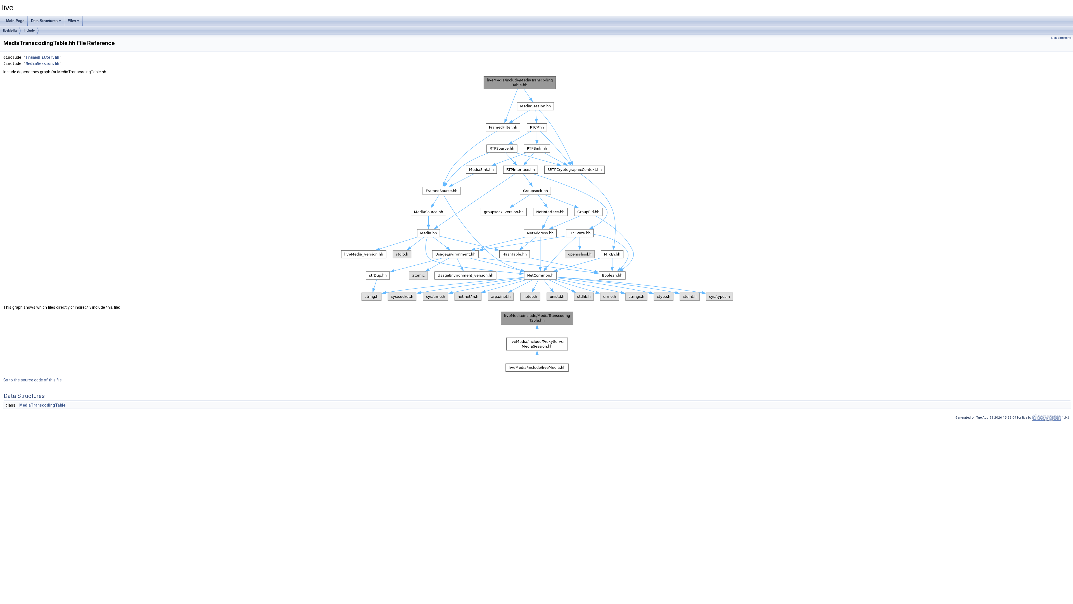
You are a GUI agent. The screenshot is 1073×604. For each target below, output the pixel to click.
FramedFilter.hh (42, 57)
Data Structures (44, 21)
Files (72, 21)
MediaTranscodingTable (42, 405)
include (29, 30)
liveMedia (10, 30)
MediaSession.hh (42, 63)
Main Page (15, 21)
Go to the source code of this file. (33, 380)
